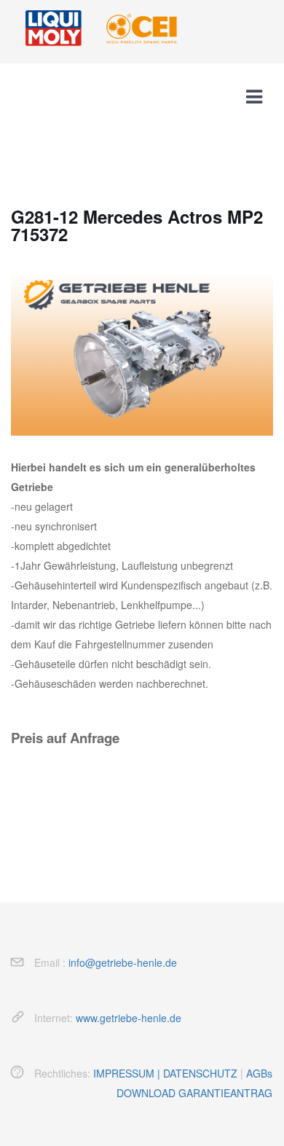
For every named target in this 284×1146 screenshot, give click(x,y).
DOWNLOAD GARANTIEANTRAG (194, 1093)
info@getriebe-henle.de (122, 962)
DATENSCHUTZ (200, 1073)
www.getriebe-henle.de (128, 1017)
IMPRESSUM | (128, 1073)
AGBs (259, 1073)
